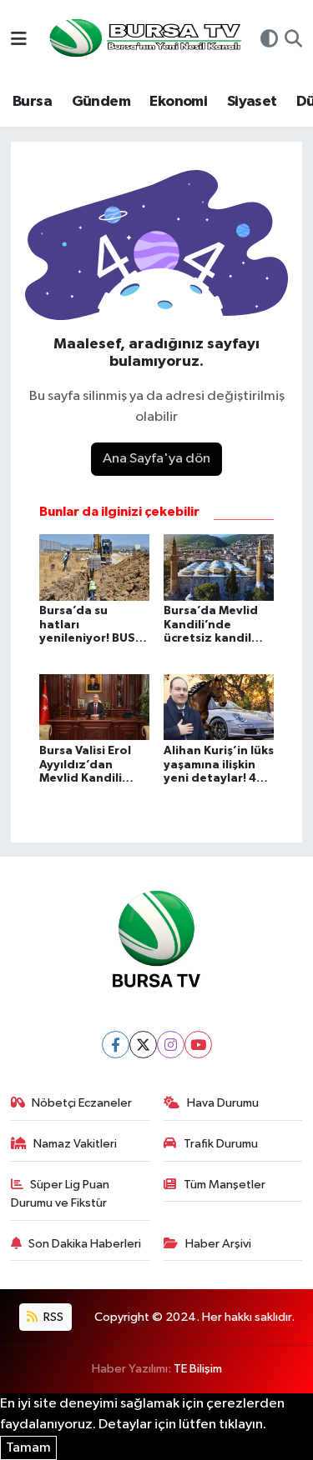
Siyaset (252, 101)
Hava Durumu (223, 1103)
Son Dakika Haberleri (84, 1244)
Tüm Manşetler (224, 1184)
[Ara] (293, 41)
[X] (143, 1044)
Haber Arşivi (218, 1244)
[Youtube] (198, 1044)
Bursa (32, 101)
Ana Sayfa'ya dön (156, 459)
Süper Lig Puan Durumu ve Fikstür (60, 1193)
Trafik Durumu (221, 1144)
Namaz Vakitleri (75, 1144)
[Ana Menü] (19, 40)
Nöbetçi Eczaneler (82, 1103)
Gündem (101, 101)
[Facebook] (115, 1044)
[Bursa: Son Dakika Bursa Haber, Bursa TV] (144, 39)
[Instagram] (170, 1044)
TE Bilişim (198, 1368)
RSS (52, 1317)
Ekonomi (178, 101)
